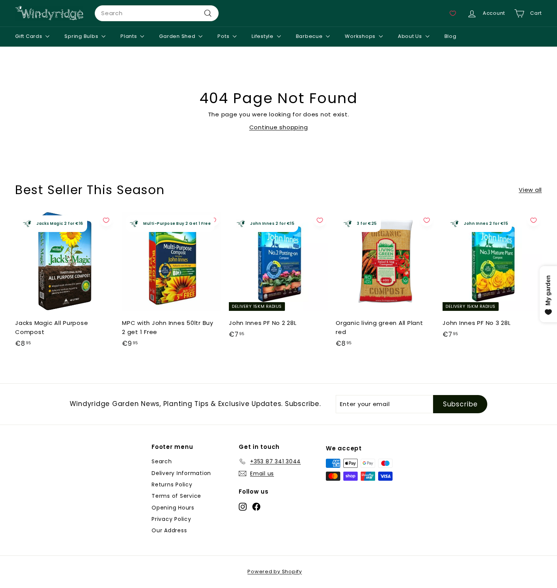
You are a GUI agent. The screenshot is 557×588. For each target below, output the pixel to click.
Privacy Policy (171, 519)
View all (530, 190)
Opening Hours (173, 507)
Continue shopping (278, 127)
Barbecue (310, 36)
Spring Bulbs (82, 36)
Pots (224, 36)
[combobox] (157, 13)
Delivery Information (181, 473)
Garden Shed (178, 36)
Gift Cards (29, 36)
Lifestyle (263, 36)
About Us (411, 36)
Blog (450, 36)
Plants (129, 36)
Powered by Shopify (274, 571)
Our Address (169, 530)
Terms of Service (176, 496)
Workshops (361, 36)
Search (162, 461)
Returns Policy (172, 484)
